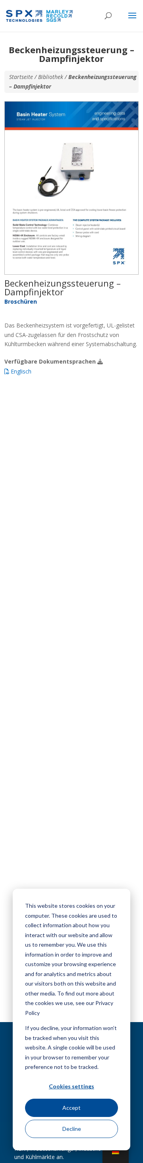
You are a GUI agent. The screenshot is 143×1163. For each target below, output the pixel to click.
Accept (71, 1107)
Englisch (20, 371)
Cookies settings (71, 1086)
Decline (71, 1128)
